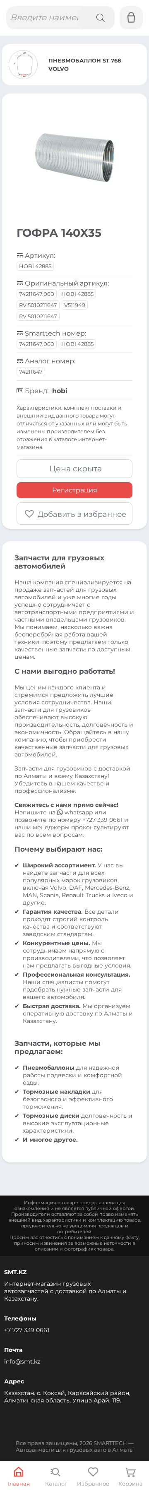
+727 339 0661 (102, 820)
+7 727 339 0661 (26, 1330)
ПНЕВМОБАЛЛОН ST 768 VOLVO (84, 64)
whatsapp (78, 812)
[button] (74, 513)
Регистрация (74, 490)
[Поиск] (96, 17)
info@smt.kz (22, 1361)
